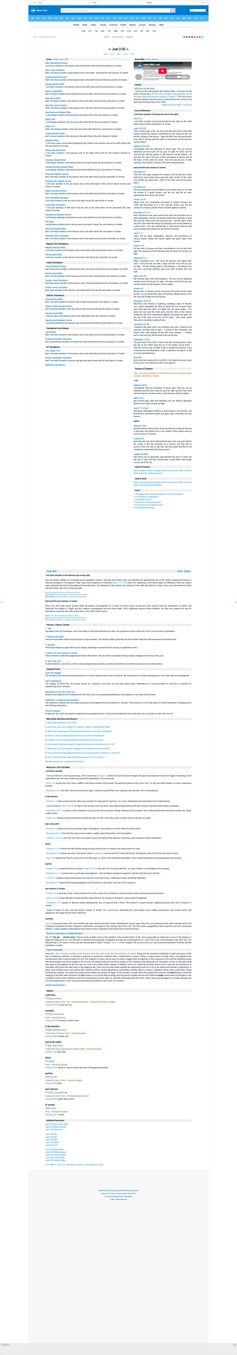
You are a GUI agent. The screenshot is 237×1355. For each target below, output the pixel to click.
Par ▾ (62, 59)
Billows (137, 470)
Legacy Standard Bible (55, 133)
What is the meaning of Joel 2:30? (62, 722)
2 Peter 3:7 (51, 878)
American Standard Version (57, 174)
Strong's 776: (51, 1052)
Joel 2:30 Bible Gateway (55, 1127)
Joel (39, 37)
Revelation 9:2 (140, 187)
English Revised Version (55, 191)
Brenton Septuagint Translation (58, 358)
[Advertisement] (118, 552)
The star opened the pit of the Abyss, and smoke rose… (66, 618)
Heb (132, 54)
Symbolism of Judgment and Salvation (62, 700)
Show (141, 473)
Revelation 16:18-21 (142, 301)
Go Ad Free (5, 1345)
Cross (112, 54)
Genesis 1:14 (52, 801)
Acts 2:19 (138, 118)
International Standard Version (58, 215)
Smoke (151, 473)
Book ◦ (180, 571)
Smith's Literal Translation (56, 287)
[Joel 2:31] (234, 608)
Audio (105, 54)
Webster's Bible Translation (57, 236)
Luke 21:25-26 (140, 128)
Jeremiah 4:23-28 (141, 324)
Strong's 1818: (51, 1067)
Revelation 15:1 (53, 790)
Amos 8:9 (138, 357)
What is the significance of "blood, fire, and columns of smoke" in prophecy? (79, 731)
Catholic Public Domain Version (58, 306)
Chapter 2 (46, 37)
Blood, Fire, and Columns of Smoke (62, 653)
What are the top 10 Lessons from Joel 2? (66, 761)
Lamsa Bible (50, 332)
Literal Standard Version (55, 266)
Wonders (158, 473)
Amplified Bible (52, 140)
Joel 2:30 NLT (51, 1137)
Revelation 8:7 (140, 172)
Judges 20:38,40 (141, 454)
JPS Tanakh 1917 (52, 351)
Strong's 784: (51, 1083)
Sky (146, 473)
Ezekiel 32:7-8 (140, 258)
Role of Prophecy (52, 711)
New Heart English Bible (55, 229)
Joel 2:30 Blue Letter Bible (56, 1124)
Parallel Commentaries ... (56, 985)
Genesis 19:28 (140, 426)
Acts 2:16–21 (120, 583)
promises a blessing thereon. (148, 502)
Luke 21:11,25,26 (141, 408)
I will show (158, 94)
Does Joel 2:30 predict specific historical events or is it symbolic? (76, 757)
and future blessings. (145, 507)
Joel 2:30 (49, 923)
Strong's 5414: (51, 1005)
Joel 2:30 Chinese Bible (55, 1155)
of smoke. (171, 96)
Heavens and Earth (55, 637)
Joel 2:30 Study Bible (54, 1149)
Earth (163, 470)
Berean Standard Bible (54, 84)
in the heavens (178, 94)
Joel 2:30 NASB (52, 1142)
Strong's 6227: (51, 1114)
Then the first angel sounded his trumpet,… (62, 615)
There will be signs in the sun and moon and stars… (67, 594)
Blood (143, 470)
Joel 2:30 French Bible (55, 1157)
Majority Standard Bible (55, 247)
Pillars (181, 470)
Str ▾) (66, 59)
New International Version (56, 63)
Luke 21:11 (138, 233)
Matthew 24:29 (140, 385)
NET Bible (49, 222)
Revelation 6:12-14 (142, 212)
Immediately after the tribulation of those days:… (66, 597)
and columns (160, 96)
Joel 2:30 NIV (51, 1134)
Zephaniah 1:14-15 (142, 339)
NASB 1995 (50, 119)
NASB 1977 (50, 126)
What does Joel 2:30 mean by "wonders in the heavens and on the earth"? (78, 748)
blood (144, 96)
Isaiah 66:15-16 (90, 868)
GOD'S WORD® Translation (57, 198)
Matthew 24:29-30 (141, 146)
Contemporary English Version (58, 181)
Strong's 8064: (51, 1036)
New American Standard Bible (58, 112)
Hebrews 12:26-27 (55, 838)
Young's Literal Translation (56, 280)
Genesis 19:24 (53, 868)
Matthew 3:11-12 (54, 873)
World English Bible (53, 254)
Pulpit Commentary (54, 950)
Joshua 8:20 (139, 438)
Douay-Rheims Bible (54, 299)
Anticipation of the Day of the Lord (60, 692)
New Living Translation (55, 70)
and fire (151, 96)
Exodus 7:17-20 (53, 848)
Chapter (187, 571)
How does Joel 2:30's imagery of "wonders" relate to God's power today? (78, 727)
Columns (150, 470)
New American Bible (54, 313)
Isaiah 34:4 (138, 288)
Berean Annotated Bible (55, 150)
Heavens (174, 470)
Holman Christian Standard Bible (59, 167)
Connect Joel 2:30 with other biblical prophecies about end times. (75, 740)
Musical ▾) (154, 59)
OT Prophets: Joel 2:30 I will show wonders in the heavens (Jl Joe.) (74, 1164)
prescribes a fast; (143, 499)
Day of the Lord (54, 661)
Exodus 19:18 (139, 199)
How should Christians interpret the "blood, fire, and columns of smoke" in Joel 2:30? (83, 753)
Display (157, 470)
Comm (125, 54)
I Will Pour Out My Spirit (144, 88)
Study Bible (52, 571)
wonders (168, 94)
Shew (136, 473)
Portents (188, 470)
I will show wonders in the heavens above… (63, 592)
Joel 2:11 (115, 942)
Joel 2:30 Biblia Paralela (55, 1152)
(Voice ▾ (148, 59)
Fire (167, 470)
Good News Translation (55, 205)
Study (119, 54)
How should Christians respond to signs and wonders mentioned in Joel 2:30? (81, 744)
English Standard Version (56, 77)
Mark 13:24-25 (140, 276)
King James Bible (52, 98)
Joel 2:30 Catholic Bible (55, 1160)
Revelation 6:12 (53, 853)
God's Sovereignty (53, 673)
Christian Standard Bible (55, 160)
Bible (35, 37)
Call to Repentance (53, 681)
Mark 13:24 (138, 398)
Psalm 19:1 (51, 818)
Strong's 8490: (51, 1099)
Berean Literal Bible (53, 91)
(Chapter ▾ (55, 59)
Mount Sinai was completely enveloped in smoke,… (66, 620)
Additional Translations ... (56, 365)
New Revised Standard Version (58, 320)
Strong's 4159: (51, 1020)
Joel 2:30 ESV (51, 1140)
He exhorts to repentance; (147, 497)
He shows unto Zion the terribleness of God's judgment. (159, 494)
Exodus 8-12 (52, 828)
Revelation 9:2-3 (54, 903)
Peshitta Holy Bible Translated (58, 339)
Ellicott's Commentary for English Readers (64, 933)
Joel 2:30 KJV (51, 1145)
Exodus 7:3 (102, 776)
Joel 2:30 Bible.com (53, 1129)
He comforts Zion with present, (149, 505)
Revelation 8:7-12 (54, 833)
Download (187, 105)
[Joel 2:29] (3, 608)
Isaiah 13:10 (139, 246)
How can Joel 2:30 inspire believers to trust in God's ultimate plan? (76, 735)
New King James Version (56, 105)
